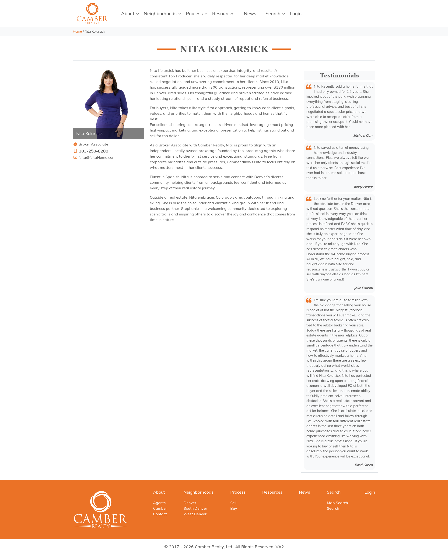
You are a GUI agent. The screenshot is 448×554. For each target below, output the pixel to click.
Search (273, 13)
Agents (159, 502)
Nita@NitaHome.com (97, 157)
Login (296, 13)
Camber (160, 508)
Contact (160, 514)
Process (194, 13)
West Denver (195, 514)
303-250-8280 (93, 151)
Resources (223, 13)
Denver (190, 502)
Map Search (337, 502)
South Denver (195, 508)
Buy (233, 508)
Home (77, 31)
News (250, 13)
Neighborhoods (160, 13)
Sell (233, 502)
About (127, 13)
